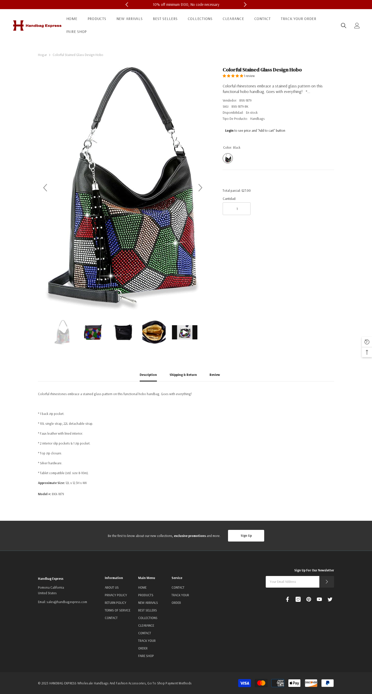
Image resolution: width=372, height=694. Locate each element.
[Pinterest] (309, 599)
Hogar (42, 55)
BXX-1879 (245, 100)
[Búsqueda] (343, 25)
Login (229, 130)
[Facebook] (287, 599)
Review (215, 375)
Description (148, 375)
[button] (233, 76)
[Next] (200, 188)
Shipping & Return (183, 375)
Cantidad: (229, 199)
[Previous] (45, 188)
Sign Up (246, 535)
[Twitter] (330, 599)
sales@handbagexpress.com (67, 602)
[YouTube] (319, 599)
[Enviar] (326, 582)
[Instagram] (298, 599)
